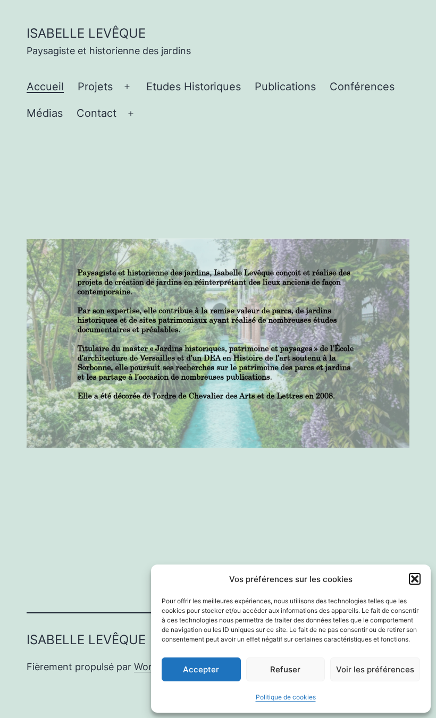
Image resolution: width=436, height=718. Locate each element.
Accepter (201, 669)
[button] (414, 579)
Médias (45, 113)
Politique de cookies (286, 697)
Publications (285, 86)
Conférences (362, 86)
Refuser (285, 669)
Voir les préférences (375, 669)
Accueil (45, 86)
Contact (96, 113)
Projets (95, 86)
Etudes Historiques (193, 86)
